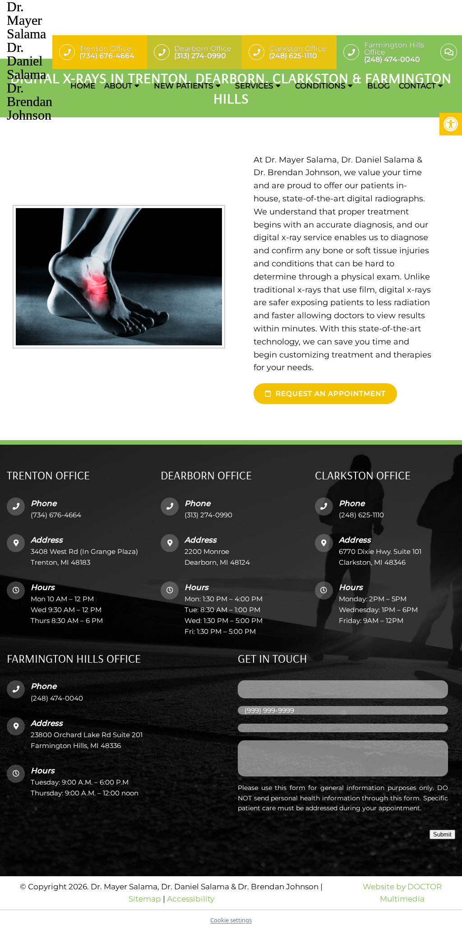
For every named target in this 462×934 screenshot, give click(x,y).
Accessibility (190, 899)
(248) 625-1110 (361, 515)
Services (254, 85)
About (118, 85)
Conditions (320, 85)
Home (82, 85)
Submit (442, 834)
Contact (417, 85)
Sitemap (145, 899)
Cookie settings (231, 920)
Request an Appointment (329, 393)
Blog (378, 85)
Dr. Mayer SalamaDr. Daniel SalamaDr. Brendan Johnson (29, 61)
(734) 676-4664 (56, 515)
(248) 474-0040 (57, 698)
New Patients (183, 85)
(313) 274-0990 (208, 515)
